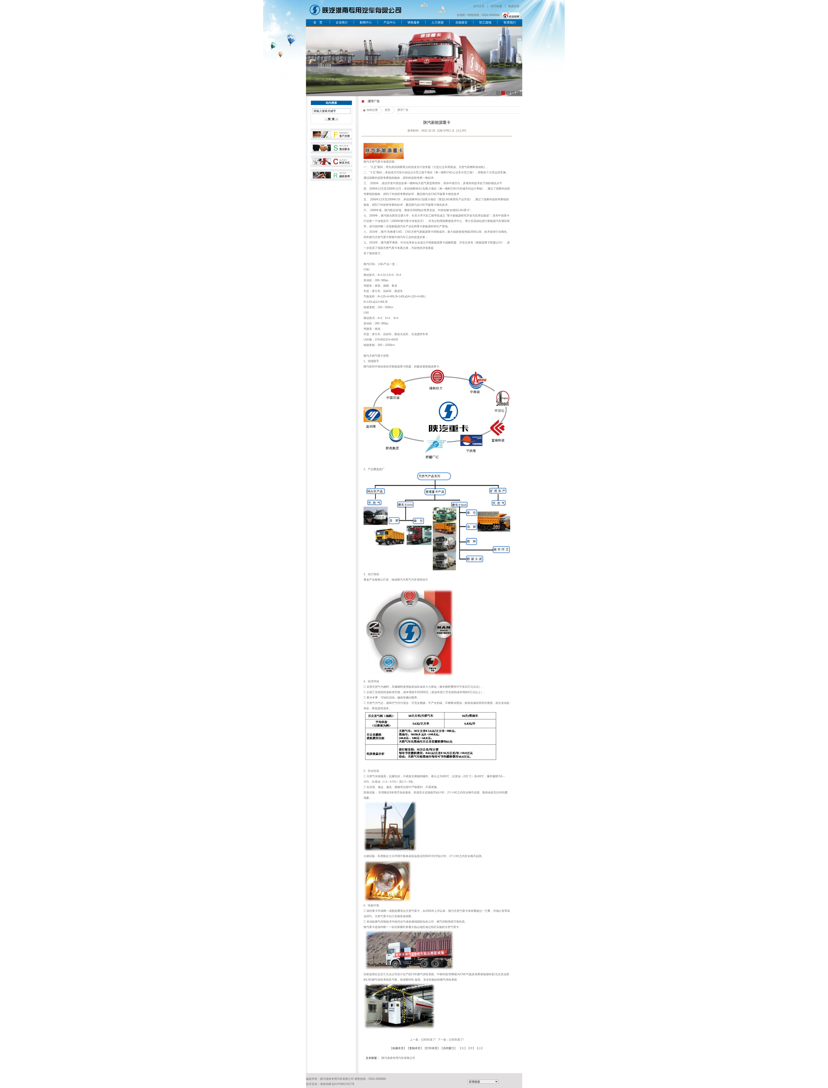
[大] (458, 130)
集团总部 (513, 6)
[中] (464, 130)
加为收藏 (496, 6)
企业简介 (342, 22)
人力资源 (437, 22)
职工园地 (485, 22)
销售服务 (414, 22)
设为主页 (479, 6)
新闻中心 (366, 22)
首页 (387, 109)
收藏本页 (398, 1048)
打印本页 (431, 1048)
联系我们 (510, 22)
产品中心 (390, 22)
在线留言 (461, 22)
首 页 (317, 22)
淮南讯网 (325, 1084)
